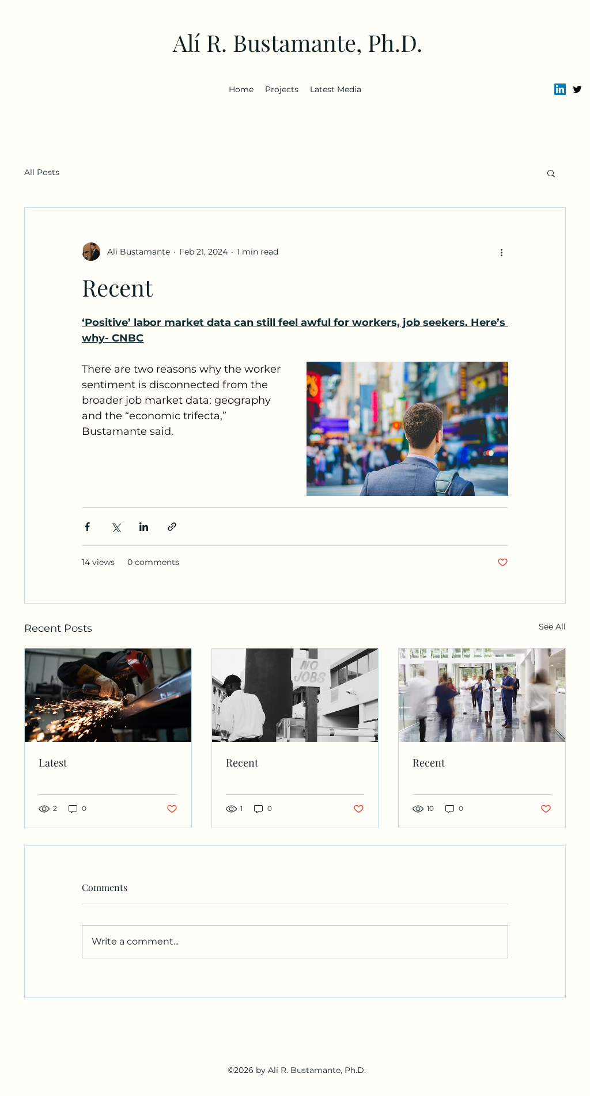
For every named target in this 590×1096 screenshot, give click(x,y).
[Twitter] (577, 89)
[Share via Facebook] (87, 526)
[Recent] (295, 695)
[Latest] (108, 695)
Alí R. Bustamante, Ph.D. (297, 42)
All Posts (41, 172)
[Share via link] (172, 526)
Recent (242, 762)
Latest (53, 762)
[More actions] (501, 252)
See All (552, 626)
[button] (551, 172)
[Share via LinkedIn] (143, 526)
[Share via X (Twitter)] (115, 526)
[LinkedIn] (560, 89)
